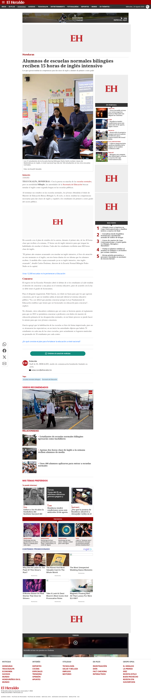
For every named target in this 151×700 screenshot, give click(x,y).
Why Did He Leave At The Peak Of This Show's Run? (34, 569)
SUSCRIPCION (129, 682)
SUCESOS (6, 674)
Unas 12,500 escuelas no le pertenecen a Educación (43, 273)
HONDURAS (7, 666)
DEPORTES (36, 666)
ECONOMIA (7, 671)
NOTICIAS (6, 661)
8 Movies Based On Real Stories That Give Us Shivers (33, 595)
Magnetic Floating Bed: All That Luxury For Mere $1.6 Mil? (81, 595)
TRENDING (37, 674)
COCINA (35, 669)
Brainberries (34, 575)
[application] (57, 409)
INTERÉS (36, 661)
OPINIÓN (36, 677)
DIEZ (125, 671)
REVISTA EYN (128, 679)
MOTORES (67, 674)
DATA (95, 669)
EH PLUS (96, 661)
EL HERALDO (128, 666)
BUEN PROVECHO (130, 677)
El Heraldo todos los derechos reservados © (17, 691)
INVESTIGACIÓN (100, 666)
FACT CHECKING (100, 671)
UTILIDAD (67, 661)
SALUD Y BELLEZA (70, 669)
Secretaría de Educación (72, 184)
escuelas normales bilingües (31, 379)
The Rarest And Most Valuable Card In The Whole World (55, 569)
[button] (4, 344)
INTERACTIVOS (99, 674)
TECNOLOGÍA (68, 666)
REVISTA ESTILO (130, 674)
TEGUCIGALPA (8, 669)
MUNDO (5, 677)
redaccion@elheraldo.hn (41, 370)
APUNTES (36, 679)
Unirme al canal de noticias (59, 353)
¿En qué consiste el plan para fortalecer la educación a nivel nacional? (51, 341)
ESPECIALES (37, 671)
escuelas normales (84, 181)
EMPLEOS (67, 671)
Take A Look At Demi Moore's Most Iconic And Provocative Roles (57, 595)
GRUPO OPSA (128, 661)
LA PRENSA (128, 669)
